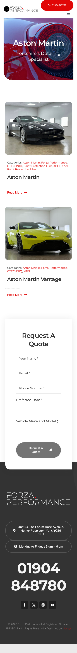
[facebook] (24, 605)
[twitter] (34, 605)
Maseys (67, 628)
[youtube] (52, 605)
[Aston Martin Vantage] (38, 208)
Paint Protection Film (37, 166)
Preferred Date (29, 400)
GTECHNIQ (14, 166)
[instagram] (43, 605)
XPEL (57, 166)
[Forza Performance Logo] (21, 7)
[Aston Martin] (38, 103)
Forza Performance (54, 162)
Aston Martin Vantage (34, 279)
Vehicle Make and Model (37, 421)
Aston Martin (31, 162)
